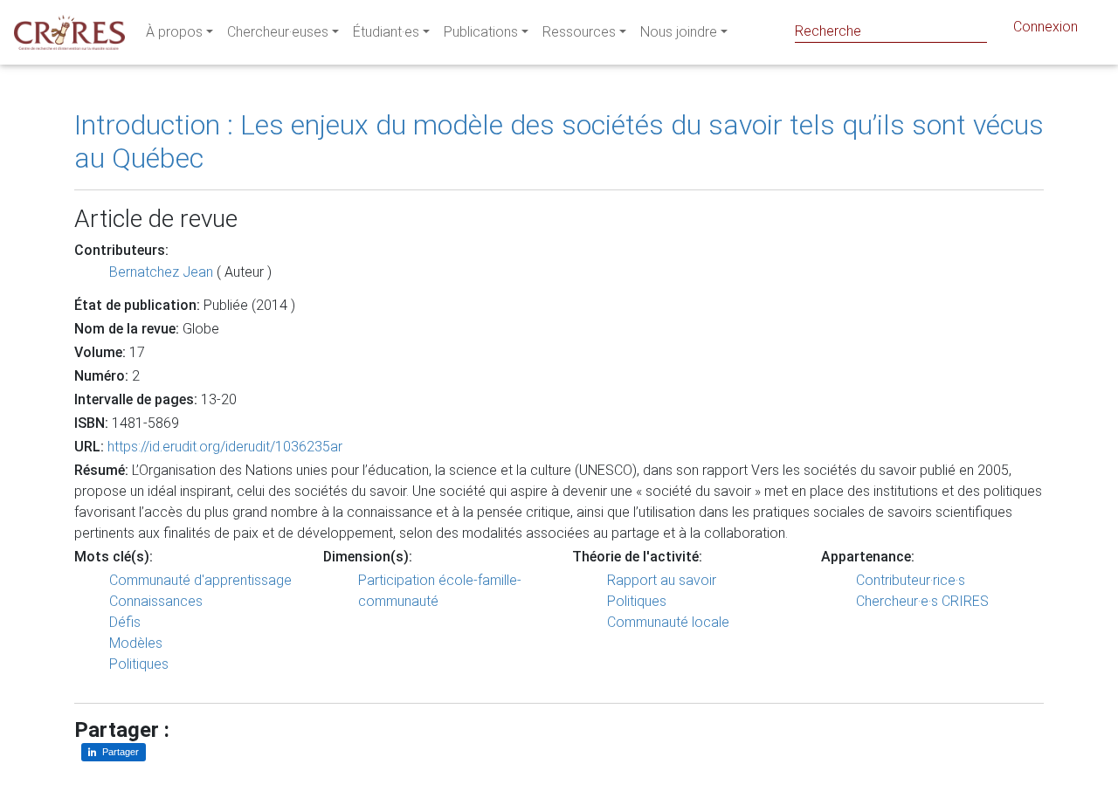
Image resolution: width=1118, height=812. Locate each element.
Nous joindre (678, 32)
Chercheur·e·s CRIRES (922, 601)
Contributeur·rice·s (910, 580)
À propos (174, 32)
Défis (125, 622)
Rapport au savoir (661, 580)
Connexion (1045, 26)
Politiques (139, 664)
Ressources (579, 32)
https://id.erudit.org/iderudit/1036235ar (224, 446)
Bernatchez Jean (161, 272)
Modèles (135, 643)
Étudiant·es (386, 32)
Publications (481, 32)
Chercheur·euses (277, 32)
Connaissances (156, 601)
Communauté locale (668, 622)
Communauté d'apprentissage (200, 580)
